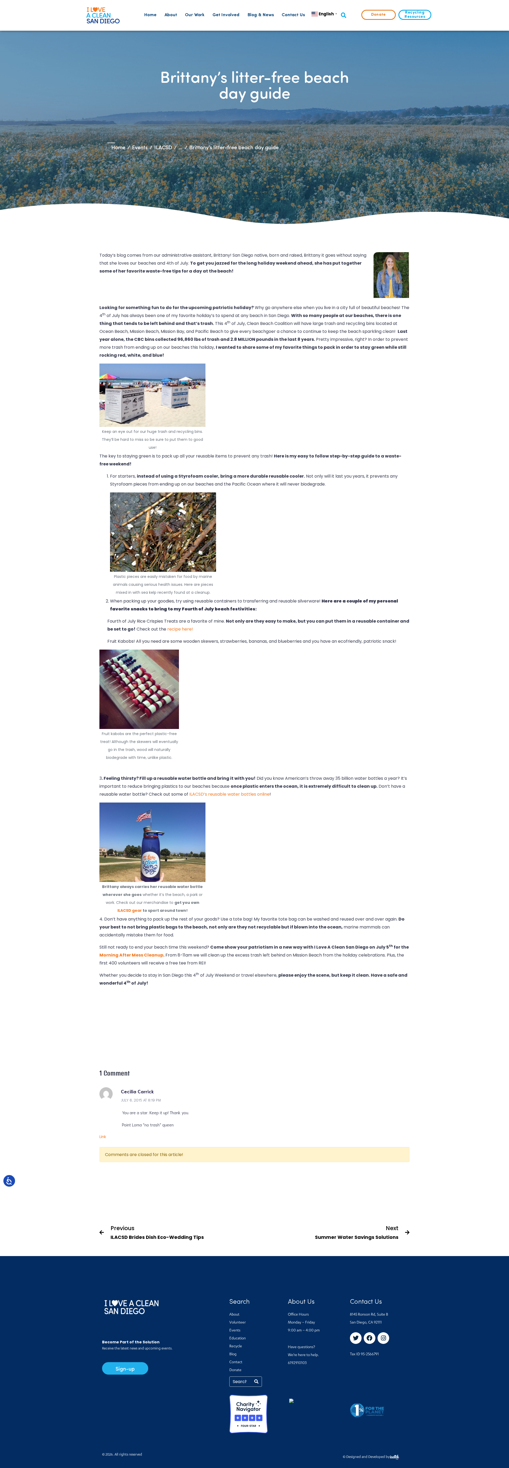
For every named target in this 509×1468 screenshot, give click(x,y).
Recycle (235, 1346)
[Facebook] (369, 1338)
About (171, 15)
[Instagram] (383, 1338)
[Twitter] (356, 1338)
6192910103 (297, 1363)
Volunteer (237, 1323)
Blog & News (261, 15)
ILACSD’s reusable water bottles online (229, 794)
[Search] (256, 1382)
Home (150, 15)
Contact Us (293, 15)
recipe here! (180, 629)
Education (237, 1338)
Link (102, 1136)
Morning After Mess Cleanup (131, 955)
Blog (232, 1354)
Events (234, 1331)
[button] (343, 15)
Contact (235, 1362)
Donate (235, 1370)
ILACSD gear (129, 910)
